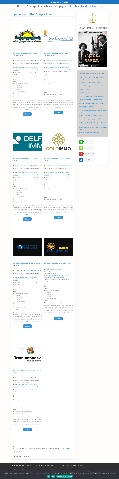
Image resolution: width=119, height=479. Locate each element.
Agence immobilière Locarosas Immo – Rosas (57, 263)
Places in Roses (66, 448)
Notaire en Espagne (84, 89)
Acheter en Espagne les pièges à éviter (89, 119)
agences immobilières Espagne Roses (32, 14)
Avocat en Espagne (84, 92)
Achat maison (30, 67)
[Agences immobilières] (81, 148)
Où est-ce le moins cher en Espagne (88, 132)
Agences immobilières (25, 60)
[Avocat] (81, 160)
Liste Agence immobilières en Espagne (22, 469)
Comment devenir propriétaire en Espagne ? (91, 115)
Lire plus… (27, 109)
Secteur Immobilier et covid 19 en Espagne (91, 103)
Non (53, 476)
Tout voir (43, 441)
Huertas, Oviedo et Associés (85, 6)
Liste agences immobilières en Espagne (90, 82)
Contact (27, 114)
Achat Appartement (22, 67)
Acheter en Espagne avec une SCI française (91, 96)
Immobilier (15, 70)
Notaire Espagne (88, 153)
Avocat (86, 159)
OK (48, 476)
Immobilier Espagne (36, 60)
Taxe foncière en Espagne (86, 106)
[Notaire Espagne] (81, 154)
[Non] (117, 475)
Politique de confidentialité (64, 476)
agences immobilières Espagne (31, 69)
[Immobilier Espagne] (81, 142)
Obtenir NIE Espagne (84, 86)
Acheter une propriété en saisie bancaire (90, 99)
